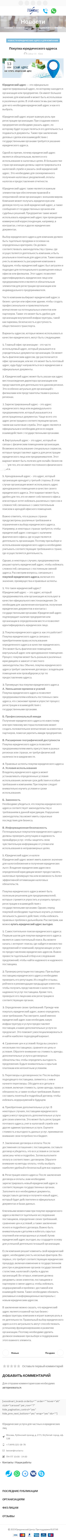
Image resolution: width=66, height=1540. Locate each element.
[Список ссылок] (33, 1444)
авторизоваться (11, 1387)
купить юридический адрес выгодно (32, 924)
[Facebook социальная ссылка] (20, 3)
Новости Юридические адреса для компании (39, 28)
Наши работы (23, 1462)
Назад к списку (33, 1353)
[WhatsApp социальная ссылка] (33, 3)
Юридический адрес (14, 84)
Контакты (7, 1462)
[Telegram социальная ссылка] (45, 3)
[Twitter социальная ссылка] (27, 3)
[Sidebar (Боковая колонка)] (4, 466)
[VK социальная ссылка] (39, 3)
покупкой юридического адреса (20, 576)
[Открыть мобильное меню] (4, 11)
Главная (8, 28)
